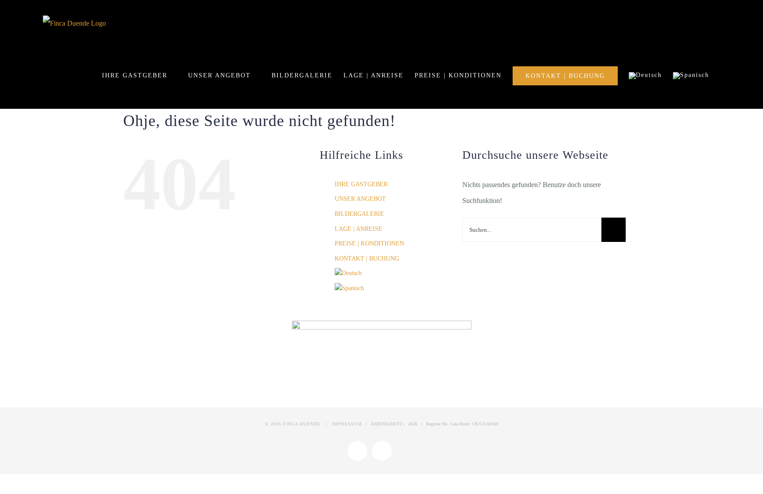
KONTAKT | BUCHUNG (367, 258)
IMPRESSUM (347, 423)
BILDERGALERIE (359, 214)
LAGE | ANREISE (358, 229)
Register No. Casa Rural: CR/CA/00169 (462, 423)
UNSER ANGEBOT (360, 198)
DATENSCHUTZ (387, 423)
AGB (412, 423)
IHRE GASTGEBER (361, 184)
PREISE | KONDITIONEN (369, 243)
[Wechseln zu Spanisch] (691, 75)
